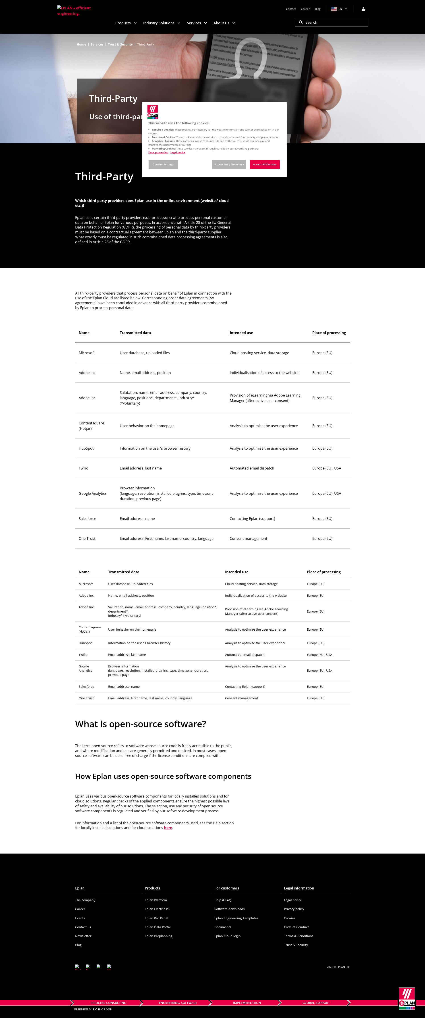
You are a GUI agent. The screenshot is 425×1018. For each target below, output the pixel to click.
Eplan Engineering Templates (236, 918)
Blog (78, 945)
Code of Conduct (296, 927)
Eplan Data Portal (158, 927)
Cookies (289, 918)
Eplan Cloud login (227, 936)
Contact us (83, 927)
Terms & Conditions (298, 936)
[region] (214, 139)
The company (85, 900)
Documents (222, 927)
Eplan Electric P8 (157, 909)
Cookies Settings (163, 164)
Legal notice (293, 900)
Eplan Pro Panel (156, 918)
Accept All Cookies (264, 164)
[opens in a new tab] (78, 967)
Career (80, 909)
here (168, 827)
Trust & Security (296, 945)
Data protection (158, 152)
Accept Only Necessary (229, 164)
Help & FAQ (222, 900)
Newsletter (83, 936)
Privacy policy (294, 909)
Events (80, 918)
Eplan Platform (156, 900)
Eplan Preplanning (158, 936)
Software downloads (229, 909)
